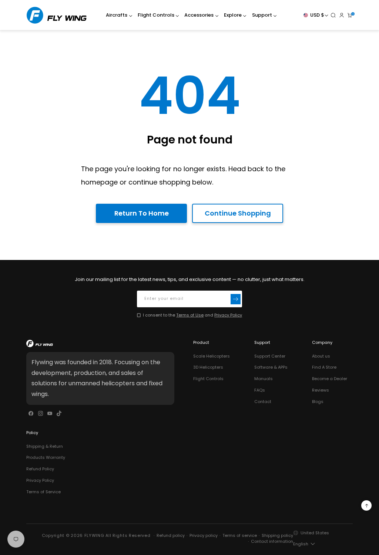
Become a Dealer (329, 379)
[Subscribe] (236, 299)
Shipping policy (277, 535)
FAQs (259, 390)
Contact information (272, 541)
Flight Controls (208, 379)
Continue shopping (238, 213)
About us (321, 356)
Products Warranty (45, 457)
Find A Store (324, 367)
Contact (262, 402)
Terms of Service (43, 492)
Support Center (269, 356)
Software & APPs (271, 367)
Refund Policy (40, 469)
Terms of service (239, 535)
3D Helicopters (208, 367)
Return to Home (141, 213)
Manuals (263, 379)
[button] (117, 15)
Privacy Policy (228, 315)
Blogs (317, 402)
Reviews (320, 390)
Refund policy (171, 535)
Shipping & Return (44, 446)
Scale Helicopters (211, 356)
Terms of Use (190, 315)
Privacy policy (204, 535)
